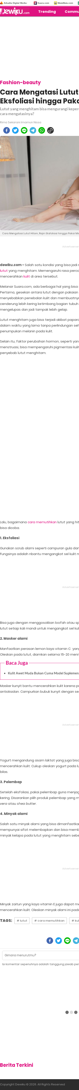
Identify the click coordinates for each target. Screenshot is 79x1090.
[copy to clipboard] (50, 130)
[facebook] (6, 130)
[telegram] (33, 130)
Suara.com (43, 3)
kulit (26, 276)
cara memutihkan (42, 522)
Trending (47, 11)
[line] (24, 130)
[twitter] (15, 130)
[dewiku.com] (16, 11)
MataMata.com (65, 3)
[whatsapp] (41, 130)
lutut (4, 270)
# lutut (22, 921)
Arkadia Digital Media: (15, 3)
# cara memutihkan (49, 921)
